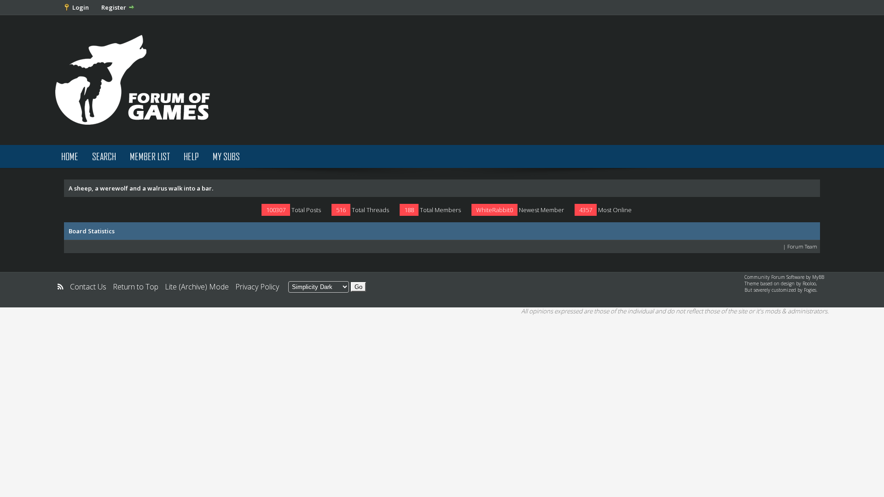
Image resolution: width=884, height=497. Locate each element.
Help (191, 156)
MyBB (818, 277)
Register (113, 7)
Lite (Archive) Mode (197, 286)
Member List (150, 156)
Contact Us (88, 286)
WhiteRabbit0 (494, 210)
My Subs (226, 156)
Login (80, 7)
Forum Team (802, 246)
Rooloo (809, 283)
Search (104, 156)
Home (69, 156)
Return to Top (135, 286)
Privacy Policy (257, 286)
